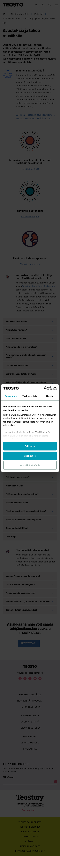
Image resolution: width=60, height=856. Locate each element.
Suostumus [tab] (11, 396)
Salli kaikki (30, 446)
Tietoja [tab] (49, 396)
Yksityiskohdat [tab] (30, 396)
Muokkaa (28, 455)
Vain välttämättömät (30, 465)
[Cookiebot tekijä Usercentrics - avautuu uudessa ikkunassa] (44, 388)
